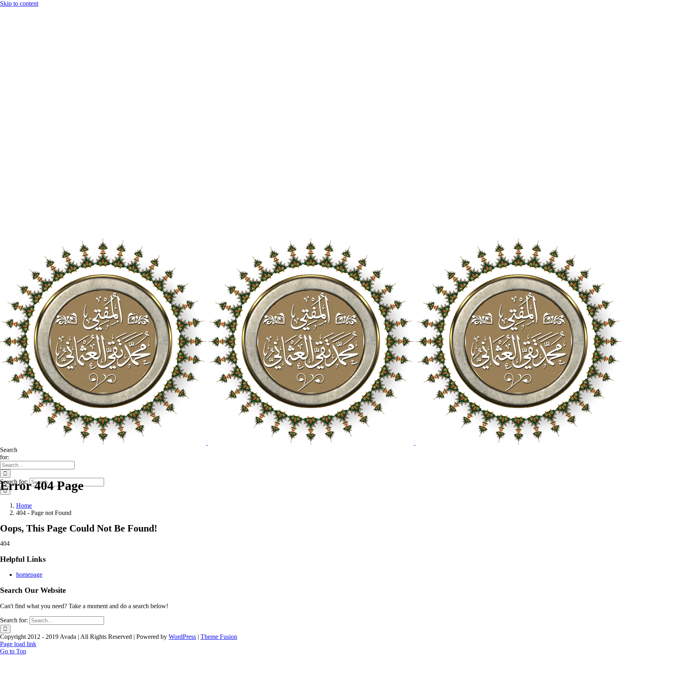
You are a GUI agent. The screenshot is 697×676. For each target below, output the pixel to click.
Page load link (18, 643)
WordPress (182, 636)
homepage (29, 574)
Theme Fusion (218, 636)
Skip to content (19, 3)
